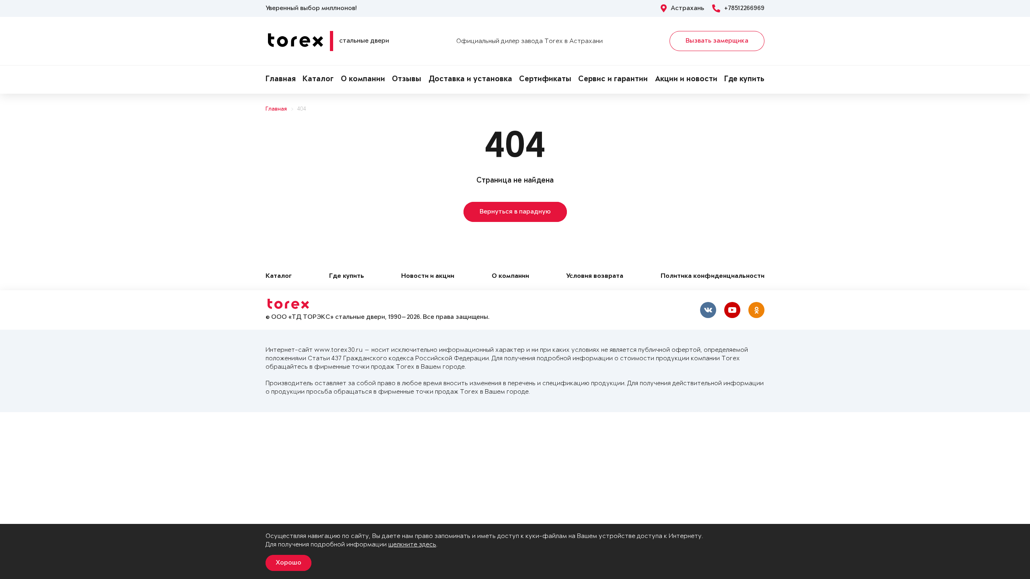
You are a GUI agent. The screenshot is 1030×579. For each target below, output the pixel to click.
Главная (281, 80)
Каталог (318, 80)
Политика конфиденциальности (712, 276)
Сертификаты (545, 80)
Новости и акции (427, 276)
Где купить (744, 80)
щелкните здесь (412, 544)
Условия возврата (594, 276)
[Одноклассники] (756, 310)
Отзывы (406, 80)
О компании (363, 80)
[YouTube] (732, 310)
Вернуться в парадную (515, 212)
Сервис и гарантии (613, 80)
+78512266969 (744, 8)
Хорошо (288, 563)
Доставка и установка (470, 80)
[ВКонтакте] (708, 310)
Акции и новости (686, 80)
